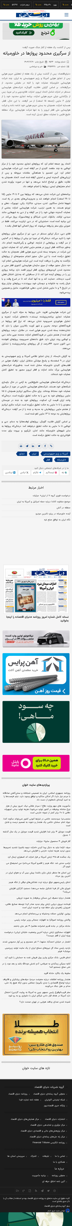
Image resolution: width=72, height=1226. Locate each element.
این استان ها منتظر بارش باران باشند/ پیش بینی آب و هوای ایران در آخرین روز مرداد (38, 874)
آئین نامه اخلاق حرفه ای (53, 1181)
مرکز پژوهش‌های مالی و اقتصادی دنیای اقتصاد (43, 1131)
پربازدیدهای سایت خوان (36, 785)
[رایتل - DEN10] (36, 763)
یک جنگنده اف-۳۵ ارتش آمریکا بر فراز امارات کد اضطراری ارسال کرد (39, 857)
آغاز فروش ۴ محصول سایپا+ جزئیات (53, 841)
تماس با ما (60, 1156)
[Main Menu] (66, 15)
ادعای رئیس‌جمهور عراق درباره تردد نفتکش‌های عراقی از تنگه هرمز (39, 882)
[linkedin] (33, 446)
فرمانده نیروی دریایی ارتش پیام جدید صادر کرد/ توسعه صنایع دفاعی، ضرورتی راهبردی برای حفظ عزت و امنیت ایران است (37, 906)
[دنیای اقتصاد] (33, 15)
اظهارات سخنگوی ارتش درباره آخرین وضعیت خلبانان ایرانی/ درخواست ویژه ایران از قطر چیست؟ (37, 934)
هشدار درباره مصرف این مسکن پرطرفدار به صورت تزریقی (43, 898)
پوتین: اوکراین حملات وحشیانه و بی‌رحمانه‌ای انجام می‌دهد (42, 913)
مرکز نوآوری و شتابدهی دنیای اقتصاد (47, 1125)
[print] (21, 446)
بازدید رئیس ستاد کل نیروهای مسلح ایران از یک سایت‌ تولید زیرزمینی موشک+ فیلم (37, 949)
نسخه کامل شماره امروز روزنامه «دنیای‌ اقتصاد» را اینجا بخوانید (37, 619)
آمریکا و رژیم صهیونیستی (56, 454)
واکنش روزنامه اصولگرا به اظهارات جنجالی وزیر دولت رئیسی (42, 920)
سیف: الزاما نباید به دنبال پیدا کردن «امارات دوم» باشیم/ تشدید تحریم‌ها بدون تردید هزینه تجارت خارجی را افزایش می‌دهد (36, 849)
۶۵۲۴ (57, 61)
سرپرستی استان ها (16, 1156)
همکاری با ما (59, 1162)
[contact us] (23, 1190)
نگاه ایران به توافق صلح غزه (57, 519)
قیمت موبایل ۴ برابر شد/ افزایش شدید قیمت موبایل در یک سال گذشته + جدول (36, 833)
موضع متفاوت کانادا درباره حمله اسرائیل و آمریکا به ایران (43, 501)
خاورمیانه (61, 460)
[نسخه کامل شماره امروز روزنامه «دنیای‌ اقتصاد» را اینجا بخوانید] (36, 589)
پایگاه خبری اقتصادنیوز (54, 1105)
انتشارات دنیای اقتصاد (55, 1119)
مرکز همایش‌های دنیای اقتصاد (25, 1119)
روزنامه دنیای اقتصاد (17, 1094)
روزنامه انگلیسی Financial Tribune (49, 1142)
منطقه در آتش (63, 507)
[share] (29, 1190)
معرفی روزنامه (58, 1175)
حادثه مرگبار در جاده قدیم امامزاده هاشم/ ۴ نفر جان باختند (42, 926)
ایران (34, 454)
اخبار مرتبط (36, 487)
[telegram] (27, 446)
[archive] (17, 1190)
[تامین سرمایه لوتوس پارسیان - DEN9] (36, 722)
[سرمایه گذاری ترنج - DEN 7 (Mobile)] (36, 31)
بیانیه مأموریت (39, 1175)
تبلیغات (45, 1156)
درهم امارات (16, 4)
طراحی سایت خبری (58, 1211)
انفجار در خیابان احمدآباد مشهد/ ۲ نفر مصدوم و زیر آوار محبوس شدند (36, 942)
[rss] (36, 1190)
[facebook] (45, 446)
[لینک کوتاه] (51, 446)
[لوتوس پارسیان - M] (36, 1219)
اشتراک (33, 1156)
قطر (48, 460)
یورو (46, 4)
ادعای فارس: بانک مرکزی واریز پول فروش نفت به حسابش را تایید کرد (37, 957)
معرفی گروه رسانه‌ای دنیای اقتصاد (49, 1094)
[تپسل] (3, 299)
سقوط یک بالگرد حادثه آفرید (57, 973)
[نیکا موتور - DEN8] (36, 638)
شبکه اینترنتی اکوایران (55, 1100)
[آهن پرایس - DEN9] (36, 674)
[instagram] (54, 1190)
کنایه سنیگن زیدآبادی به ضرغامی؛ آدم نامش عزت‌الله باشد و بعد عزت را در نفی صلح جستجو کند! (36, 965)
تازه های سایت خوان (36, 1068)
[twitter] (39, 446)
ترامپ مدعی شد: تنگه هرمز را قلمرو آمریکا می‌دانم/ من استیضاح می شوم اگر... (38, 865)
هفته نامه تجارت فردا (29, 1100)
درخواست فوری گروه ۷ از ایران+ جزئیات (51, 495)
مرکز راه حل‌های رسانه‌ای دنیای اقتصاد (47, 1137)
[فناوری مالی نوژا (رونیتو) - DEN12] (36, 1035)
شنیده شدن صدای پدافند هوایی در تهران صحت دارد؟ (44, 1002)
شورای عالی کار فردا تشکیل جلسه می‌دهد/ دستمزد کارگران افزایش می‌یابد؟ (39, 890)
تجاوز (22, 454)
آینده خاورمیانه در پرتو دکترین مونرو (53, 513)
